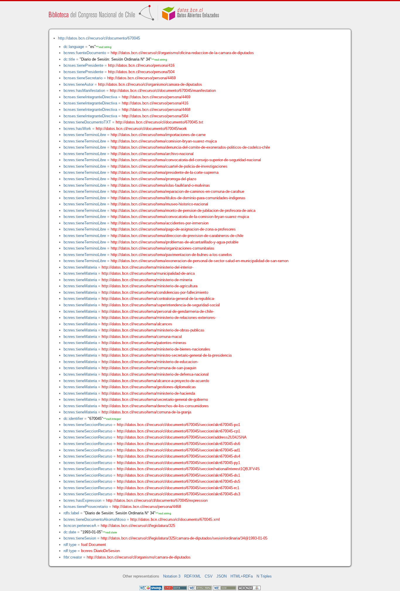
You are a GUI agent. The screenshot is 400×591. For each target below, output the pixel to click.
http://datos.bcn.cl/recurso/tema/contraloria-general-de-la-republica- (158, 298)
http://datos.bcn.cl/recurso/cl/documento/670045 (99, 38)
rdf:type (70, 544)
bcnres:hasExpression (82, 500)
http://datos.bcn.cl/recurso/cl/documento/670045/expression (157, 500)
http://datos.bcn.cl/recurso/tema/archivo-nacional (152, 154)
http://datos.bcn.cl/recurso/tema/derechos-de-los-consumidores (155, 406)
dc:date (70, 532)
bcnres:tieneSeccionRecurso (88, 424)
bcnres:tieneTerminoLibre (85, 135)
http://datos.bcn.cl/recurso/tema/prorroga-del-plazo (153, 179)
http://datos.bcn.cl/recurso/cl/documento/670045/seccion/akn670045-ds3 (178, 494)
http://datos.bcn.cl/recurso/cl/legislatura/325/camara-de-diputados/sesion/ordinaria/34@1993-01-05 (184, 538)
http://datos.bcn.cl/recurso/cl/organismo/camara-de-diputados (150, 84)
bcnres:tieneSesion (80, 538)
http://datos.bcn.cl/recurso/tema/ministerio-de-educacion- (150, 362)
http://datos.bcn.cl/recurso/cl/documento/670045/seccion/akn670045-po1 (178, 424)
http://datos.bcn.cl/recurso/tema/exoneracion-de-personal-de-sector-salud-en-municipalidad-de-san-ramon (199, 261)
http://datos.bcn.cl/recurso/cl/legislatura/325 (138, 525)
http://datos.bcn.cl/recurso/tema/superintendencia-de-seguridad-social (161, 305)
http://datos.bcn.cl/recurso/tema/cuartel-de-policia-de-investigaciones (169, 166)
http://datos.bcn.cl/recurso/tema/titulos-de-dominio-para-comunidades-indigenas (178, 198)
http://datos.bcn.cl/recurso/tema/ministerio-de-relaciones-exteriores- (159, 317)
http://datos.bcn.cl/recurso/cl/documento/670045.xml (175, 519)
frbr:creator (73, 557)
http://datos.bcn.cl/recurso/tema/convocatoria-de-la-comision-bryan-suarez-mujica (180, 216)
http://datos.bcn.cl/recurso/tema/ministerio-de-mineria (147, 280)
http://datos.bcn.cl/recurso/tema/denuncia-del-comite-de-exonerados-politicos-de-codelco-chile (190, 147)
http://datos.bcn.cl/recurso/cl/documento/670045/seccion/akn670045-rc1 (178, 488)
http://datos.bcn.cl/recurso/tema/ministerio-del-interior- (147, 267)
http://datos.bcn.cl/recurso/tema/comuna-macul (142, 336)
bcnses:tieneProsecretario (86, 506)
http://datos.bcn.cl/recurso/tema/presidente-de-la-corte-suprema (164, 172)
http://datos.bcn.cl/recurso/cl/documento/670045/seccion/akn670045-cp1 (178, 431)
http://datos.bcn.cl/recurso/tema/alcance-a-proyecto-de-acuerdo (155, 381)
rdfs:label (71, 513)
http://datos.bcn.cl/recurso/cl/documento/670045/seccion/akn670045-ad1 (178, 450)
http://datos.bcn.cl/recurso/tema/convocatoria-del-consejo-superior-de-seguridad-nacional (186, 160)
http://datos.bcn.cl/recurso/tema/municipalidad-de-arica (148, 273)
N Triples (264, 576)
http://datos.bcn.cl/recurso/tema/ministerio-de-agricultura (149, 286)
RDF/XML (192, 576)
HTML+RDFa (241, 576)
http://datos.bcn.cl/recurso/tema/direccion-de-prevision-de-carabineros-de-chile (177, 235)
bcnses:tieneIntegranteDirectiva (90, 97)
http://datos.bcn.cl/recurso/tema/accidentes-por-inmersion (159, 223)
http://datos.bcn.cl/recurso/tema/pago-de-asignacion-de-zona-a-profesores (173, 229)
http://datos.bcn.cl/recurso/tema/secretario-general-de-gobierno (155, 399)
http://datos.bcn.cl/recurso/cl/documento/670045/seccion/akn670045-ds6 (178, 443)
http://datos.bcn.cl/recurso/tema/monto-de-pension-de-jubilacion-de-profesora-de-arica (183, 210)
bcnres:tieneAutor (78, 84)
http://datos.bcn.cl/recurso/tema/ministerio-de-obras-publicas (153, 330)
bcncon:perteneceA (80, 525)
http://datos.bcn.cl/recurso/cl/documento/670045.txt (159, 122)
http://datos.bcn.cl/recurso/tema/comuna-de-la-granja (146, 412)
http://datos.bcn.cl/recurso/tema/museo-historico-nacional (159, 204)
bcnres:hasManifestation (84, 90)
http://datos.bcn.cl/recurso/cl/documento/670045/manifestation (163, 90)
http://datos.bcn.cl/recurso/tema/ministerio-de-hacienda (148, 393)
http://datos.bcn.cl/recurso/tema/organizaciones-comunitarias (162, 248)
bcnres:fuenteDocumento (85, 53)
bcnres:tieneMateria (80, 267)
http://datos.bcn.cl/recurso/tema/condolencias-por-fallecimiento (155, 292)
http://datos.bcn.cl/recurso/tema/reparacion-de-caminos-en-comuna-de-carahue (177, 191)
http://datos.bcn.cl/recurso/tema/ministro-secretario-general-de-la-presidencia (167, 355)
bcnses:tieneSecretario (83, 78)
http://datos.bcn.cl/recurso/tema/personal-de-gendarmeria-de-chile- (158, 311)
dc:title (69, 59)
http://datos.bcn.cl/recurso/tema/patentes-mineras (144, 343)
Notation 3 (171, 576)
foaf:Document (93, 544)
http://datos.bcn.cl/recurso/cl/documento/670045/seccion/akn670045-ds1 (178, 475)
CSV (209, 576)
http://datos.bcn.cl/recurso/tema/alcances (137, 324)
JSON (221, 576)
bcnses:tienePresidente (83, 65)
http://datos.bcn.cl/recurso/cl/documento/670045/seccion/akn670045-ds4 (178, 456)
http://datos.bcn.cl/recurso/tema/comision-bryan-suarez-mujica (164, 141)
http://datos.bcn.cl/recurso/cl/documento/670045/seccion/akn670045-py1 (178, 463)
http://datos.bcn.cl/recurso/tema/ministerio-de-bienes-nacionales (156, 349)
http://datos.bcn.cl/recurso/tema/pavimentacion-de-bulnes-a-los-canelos (171, 254)
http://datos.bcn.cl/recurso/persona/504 (141, 72)
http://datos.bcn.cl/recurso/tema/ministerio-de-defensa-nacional (155, 374)
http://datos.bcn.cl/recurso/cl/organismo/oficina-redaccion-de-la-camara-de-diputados (182, 53)
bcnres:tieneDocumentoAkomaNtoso (95, 519)
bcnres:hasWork (77, 128)
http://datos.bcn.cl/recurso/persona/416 (141, 65)
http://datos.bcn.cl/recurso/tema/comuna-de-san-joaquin (149, 368)
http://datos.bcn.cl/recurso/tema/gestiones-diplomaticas (149, 387)
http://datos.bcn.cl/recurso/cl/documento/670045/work (141, 128)
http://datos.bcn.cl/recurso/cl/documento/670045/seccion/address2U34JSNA (182, 437)
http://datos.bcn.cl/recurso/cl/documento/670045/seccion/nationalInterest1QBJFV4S (188, 469)
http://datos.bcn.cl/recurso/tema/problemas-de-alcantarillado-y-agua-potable (174, 242)
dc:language (74, 46)
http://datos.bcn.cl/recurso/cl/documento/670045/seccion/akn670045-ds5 (178, 481)
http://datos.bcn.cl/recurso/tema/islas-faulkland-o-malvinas (160, 185)
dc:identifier (73, 418)
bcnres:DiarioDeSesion (100, 551)
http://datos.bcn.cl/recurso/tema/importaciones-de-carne (158, 135)
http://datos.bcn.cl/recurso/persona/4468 (156, 109)
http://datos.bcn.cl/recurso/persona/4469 (141, 78)
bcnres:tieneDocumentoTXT (87, 122)
